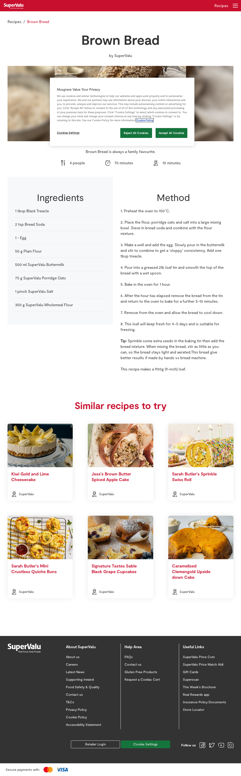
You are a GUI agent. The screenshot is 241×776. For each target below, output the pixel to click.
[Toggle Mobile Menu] (235, 5)
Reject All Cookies (136, 132)
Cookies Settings (68, 132)
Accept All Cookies (171, 132)
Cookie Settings (145, 744)
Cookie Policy (144, 120)
